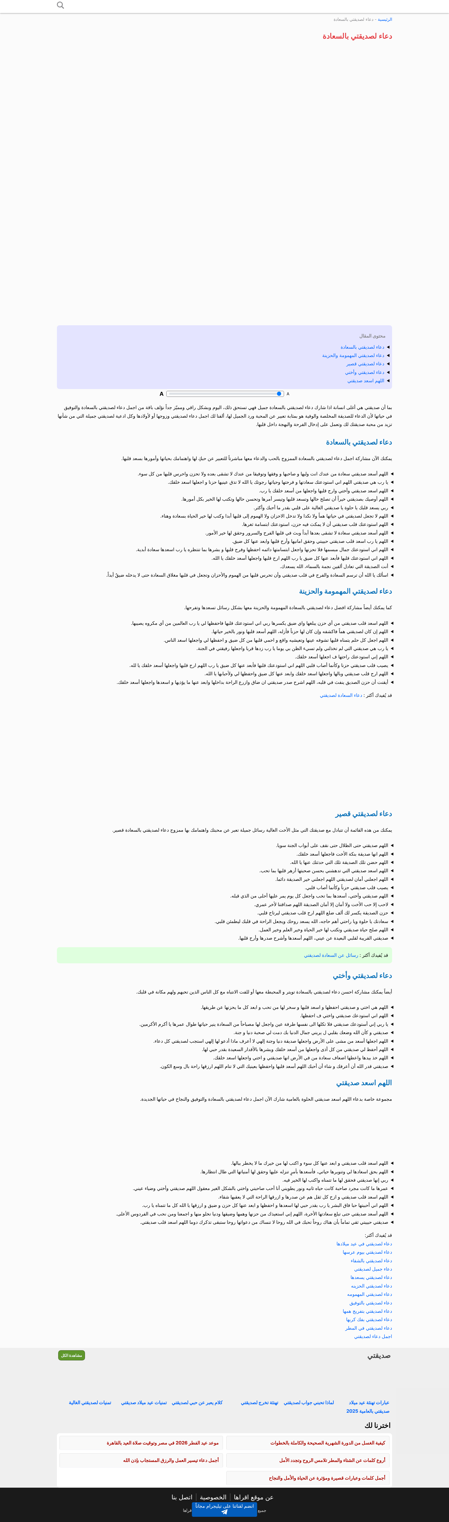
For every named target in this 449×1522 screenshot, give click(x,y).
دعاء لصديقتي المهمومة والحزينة (353, 355)
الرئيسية (385, 19)
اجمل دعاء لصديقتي (373, 1336)
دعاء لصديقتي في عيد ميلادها (364, 1243)
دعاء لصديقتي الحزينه (371, 1286)
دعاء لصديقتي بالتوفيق (370, 1303)
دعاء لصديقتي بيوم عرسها (367, 1252)
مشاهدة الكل (71, 1355)
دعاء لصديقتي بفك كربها (369, 1319)
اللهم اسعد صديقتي (365, 380)
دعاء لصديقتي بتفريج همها (367, 1311)
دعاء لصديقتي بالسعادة (362, 347)
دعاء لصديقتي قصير (365, 363)
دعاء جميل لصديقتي (373, 1269)
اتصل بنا (182, 1497)
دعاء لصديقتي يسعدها (371, 1277)
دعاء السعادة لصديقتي (342, 695)
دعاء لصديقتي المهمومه (369, 1294)
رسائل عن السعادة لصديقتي (332, 955)
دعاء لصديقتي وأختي (364, 372)
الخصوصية (213, 1497)
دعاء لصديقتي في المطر (368, 1328)
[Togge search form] (60, 6)
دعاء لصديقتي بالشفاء (371, 1260)
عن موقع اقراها (254, 1497)
